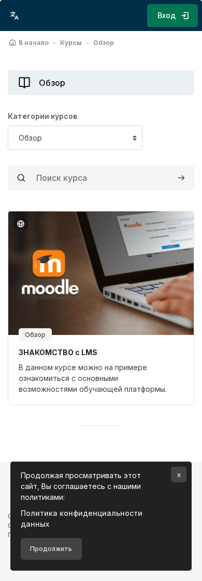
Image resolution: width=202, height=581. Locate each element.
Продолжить (51, 549)
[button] (14, 15)
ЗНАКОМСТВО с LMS (58, 352)
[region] (101, 378)
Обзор (35, 335)
